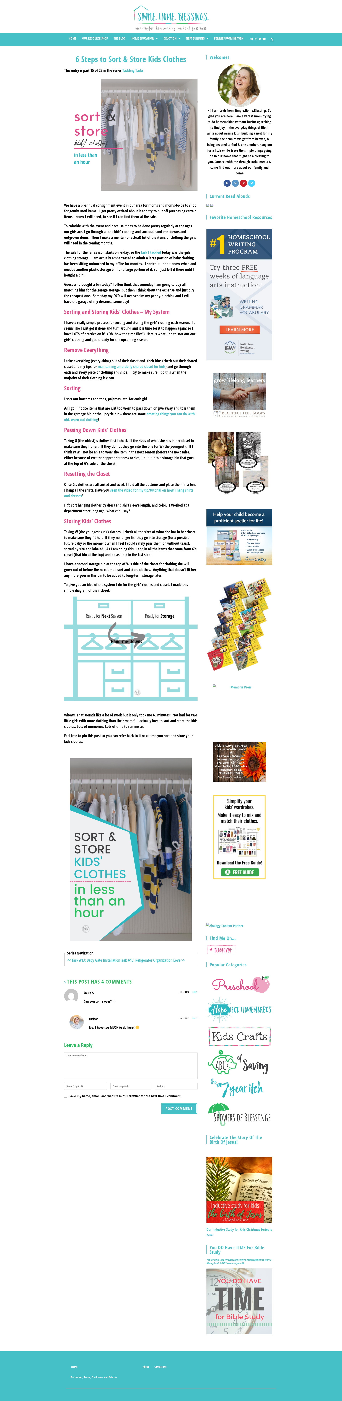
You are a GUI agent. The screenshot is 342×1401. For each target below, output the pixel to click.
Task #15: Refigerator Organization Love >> (152, 960)
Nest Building (195, 38)
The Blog (120, 38)
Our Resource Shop (95, 38)
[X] (251, 183)
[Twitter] (260, 39)
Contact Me (160, 1366)
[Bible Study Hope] (239, 1301)
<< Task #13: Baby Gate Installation (93, 960)
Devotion (170, 38)
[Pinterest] (243, 183)
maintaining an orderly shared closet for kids (131, 366)
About (146, 1366)
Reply (195, 992)
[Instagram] (255, 39)
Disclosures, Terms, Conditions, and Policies (94, 1377)
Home (72, 38)
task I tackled (151, 252)
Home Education (142, 38)
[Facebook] (251, 39)
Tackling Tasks (132, 70)
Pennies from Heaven (228, 38)
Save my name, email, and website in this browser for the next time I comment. (125, 1096)
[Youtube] (264, 39)
